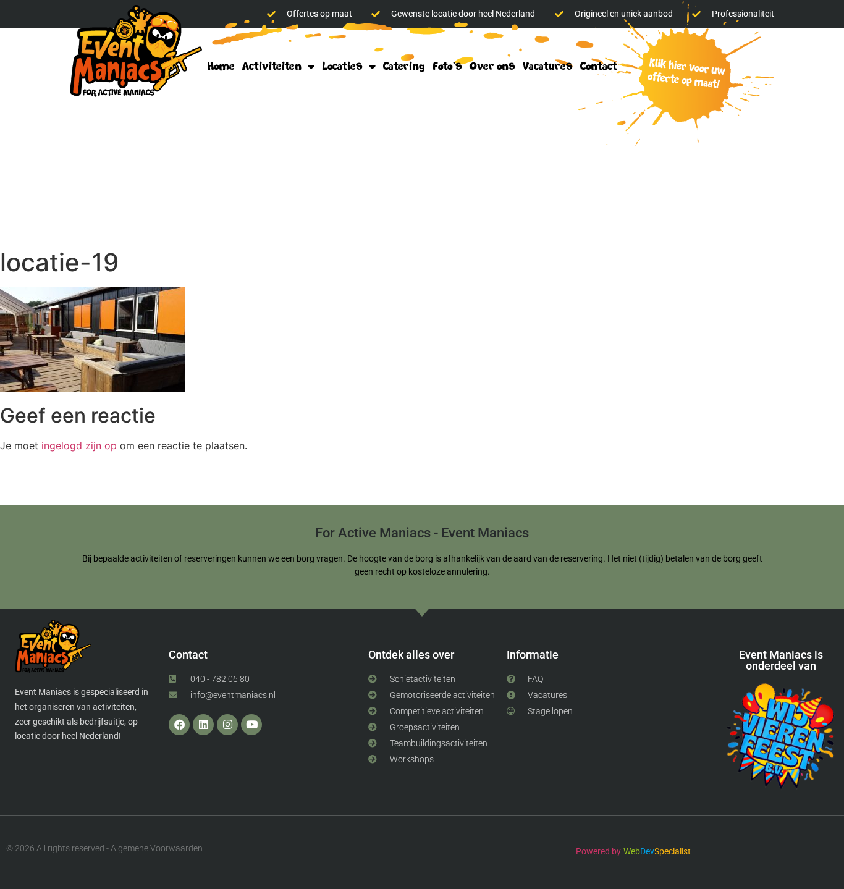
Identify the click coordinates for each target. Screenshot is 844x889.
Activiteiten (272, 66)
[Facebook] (179, 724)
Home (221, 66)
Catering (404, 66)
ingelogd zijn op (79, 445)
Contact (598, 66)
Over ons (492, 66)
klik (682, 75)
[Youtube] (251, 724)
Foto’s (447, 66)
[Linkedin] (203, 724)
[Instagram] (227, 724)
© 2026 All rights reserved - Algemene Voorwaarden (104, 848)
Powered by (598, 851)
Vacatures (548, 66)
